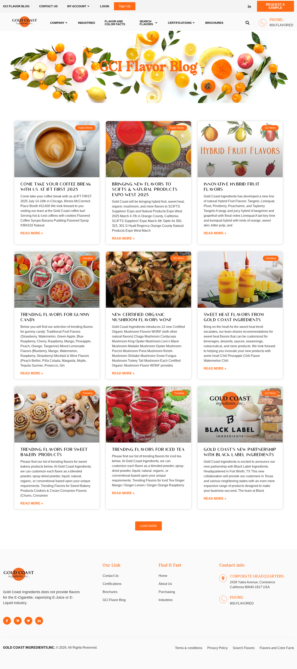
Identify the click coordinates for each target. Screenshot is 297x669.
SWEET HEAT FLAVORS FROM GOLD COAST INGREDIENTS (234, 317)
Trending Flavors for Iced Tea (148, 449)
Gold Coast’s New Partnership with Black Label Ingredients (240, 451)
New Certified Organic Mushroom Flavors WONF (142, 317)
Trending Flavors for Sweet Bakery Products (53, 451)
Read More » (31, 233)
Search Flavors (146, 23)
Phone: (276, 20)
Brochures (214, 22)
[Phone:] (262, 23)
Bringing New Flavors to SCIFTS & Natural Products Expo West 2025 (144, 189)
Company (57, 22)
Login (104, 6)
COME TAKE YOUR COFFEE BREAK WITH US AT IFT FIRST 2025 (55, 186)
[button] (148, 525)
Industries (86, 22)
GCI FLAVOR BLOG (16, 6)
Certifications (180, 22)
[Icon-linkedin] (249, 6)
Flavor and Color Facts (115, 23)
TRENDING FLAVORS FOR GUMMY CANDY (55, 317)
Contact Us (48, 6)
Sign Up (125, 6)
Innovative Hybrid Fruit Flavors (231, 186)
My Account (76, 6)
